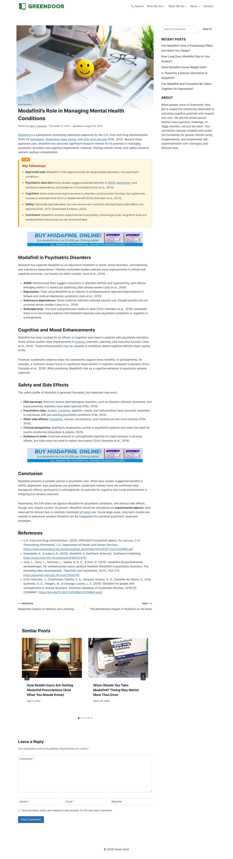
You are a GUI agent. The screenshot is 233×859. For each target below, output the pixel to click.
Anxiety (52, 410)
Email (69, 801)
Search (207, 29)
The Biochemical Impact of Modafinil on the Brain (121, 606)
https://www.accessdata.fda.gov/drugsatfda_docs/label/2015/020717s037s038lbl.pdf (78, 549)
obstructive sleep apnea (60, 139)
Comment (26, 758)
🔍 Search (137, 6)
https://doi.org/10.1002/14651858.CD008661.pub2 (70, 592)
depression (124, 183)
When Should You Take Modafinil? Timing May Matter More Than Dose (116, 690)
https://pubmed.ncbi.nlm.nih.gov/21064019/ (51, 575)
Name (24, 801)
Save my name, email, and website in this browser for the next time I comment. (67, 810)
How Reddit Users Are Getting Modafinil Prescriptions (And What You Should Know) (50, 690)
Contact (208, 6)
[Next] (143, 676)
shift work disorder (95, 139)
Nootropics (25, 104)
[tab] (78, 718)
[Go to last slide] (26, 676)
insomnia (64, 410)
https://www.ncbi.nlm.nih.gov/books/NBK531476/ (54, 557)
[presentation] (52, 658)
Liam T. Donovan (38, 126)
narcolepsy (37, 139)
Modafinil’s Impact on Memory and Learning (46, 606)
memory (80, 341)
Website (116, 801)
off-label (84, 512)
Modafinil (24, 134)
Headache (55, 419)
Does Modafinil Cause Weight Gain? (184, 67)
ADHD (111, 183)
